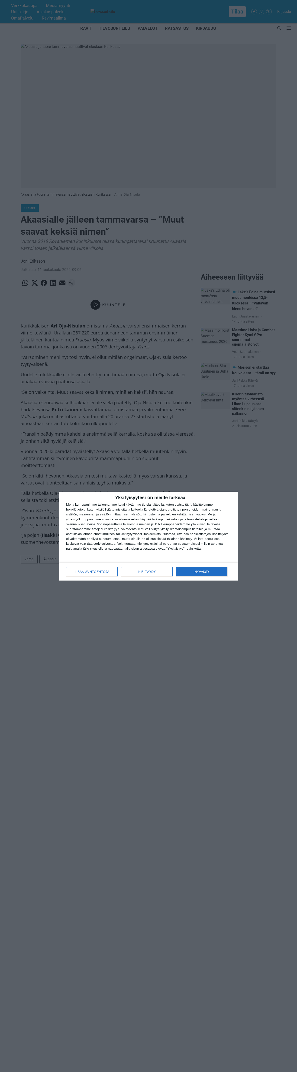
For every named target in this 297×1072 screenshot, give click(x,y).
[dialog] (148, 536)
